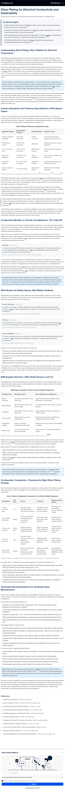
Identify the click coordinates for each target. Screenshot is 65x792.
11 (37, 670)
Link (30, 699)
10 (49, 435)
